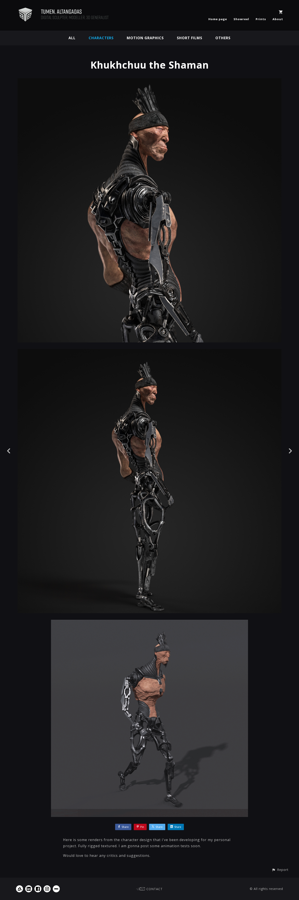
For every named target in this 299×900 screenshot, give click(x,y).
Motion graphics (145, 37)
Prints (261, 19)
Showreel (241, 19)
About (278, 19)
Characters (101, 37)
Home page (217, 19)
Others (222, 37)
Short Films (189, 37)
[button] (280, 869)
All (72, 37)
